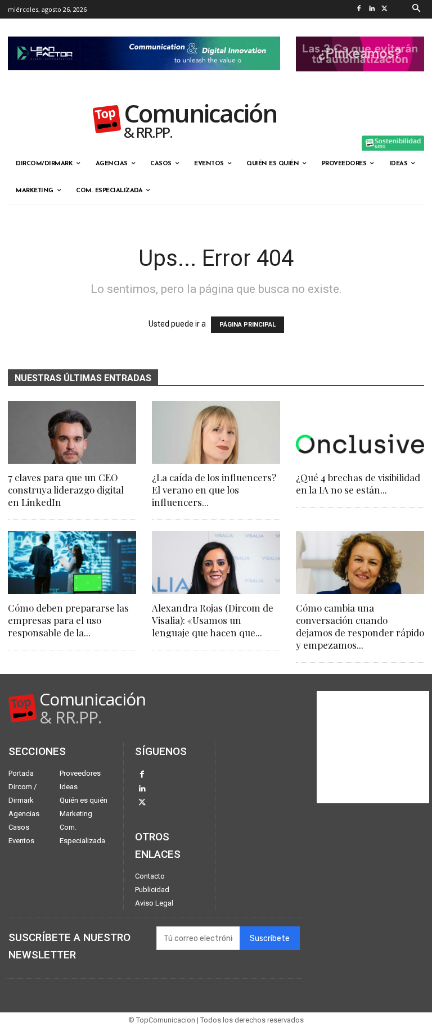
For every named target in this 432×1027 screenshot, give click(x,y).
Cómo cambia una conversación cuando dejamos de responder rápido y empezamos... (360, 626)
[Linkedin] (372, 9)
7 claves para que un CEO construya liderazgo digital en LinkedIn (66, 489)
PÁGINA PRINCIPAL (247, 324)
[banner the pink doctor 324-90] (360, 80)
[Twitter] (385, 9)
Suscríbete (270, 938)
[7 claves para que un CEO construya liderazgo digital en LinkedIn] (72, 432)
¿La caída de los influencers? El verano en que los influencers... (214, 489)
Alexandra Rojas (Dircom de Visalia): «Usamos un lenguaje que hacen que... (212, 620)
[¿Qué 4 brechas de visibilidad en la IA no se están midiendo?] (360, 432)
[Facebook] (359, 9)
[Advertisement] (373, 747)
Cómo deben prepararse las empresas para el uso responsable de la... (68, 620)
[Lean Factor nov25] (144, 79)
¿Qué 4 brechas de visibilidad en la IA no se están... (358, 483)
